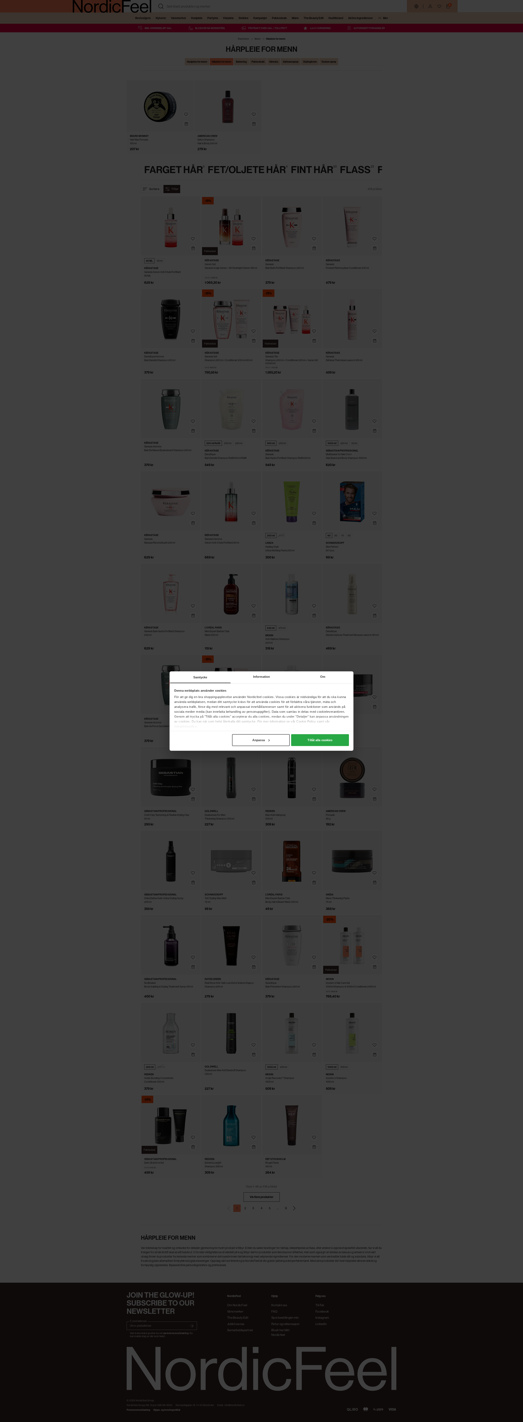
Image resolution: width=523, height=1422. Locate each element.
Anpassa (258, 740)
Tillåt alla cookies (319, 740)
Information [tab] (261, 676)
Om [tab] (322, 676)
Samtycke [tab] (200, 677)
